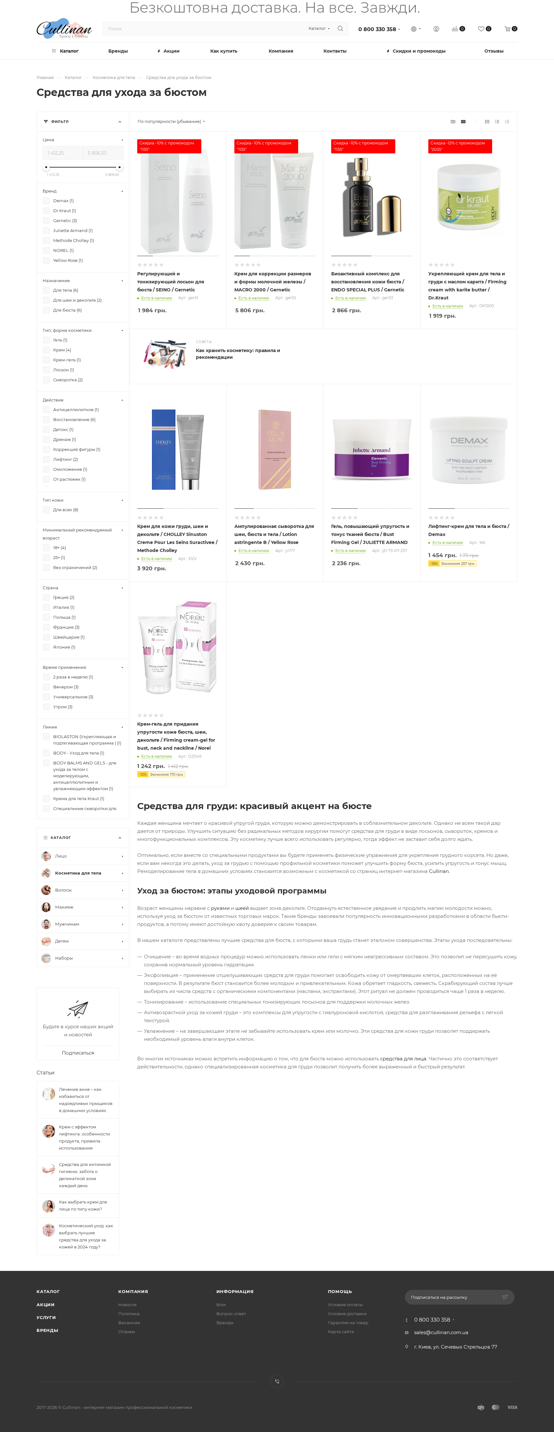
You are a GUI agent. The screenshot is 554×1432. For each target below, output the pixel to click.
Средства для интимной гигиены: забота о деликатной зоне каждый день (85, 1174)
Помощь (340, 1291)
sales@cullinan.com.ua (441, 1332)
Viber (277, 1381)
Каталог (48, 1291)
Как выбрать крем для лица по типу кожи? (83, 1205)
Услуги (46, 1317)
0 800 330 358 (377, 29)
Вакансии (129, 1322)
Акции (46, 1304)
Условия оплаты (345, 1304)
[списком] (497, 121)
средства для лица (403, 1059)
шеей (242, 908)
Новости (127, 1304)
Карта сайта (341, 1331)
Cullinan (439, 871)
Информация (235, 1291)
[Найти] (340, 28)
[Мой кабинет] (436, 30)
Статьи (46, 1072)
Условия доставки (347, 1313)
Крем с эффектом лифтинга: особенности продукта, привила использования (84, 1137)
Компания (133, 1291)
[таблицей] (507, 121)
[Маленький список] (453, 121)
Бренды (47, 1330)
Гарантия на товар (348, 1322)
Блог (221, 1304)
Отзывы (126, 1331)
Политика (129, 1313)
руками (220, 908)
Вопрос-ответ (231, 1313)
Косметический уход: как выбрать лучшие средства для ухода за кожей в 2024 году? (86, 1236)
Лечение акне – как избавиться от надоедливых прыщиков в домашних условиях (86, 1099)
